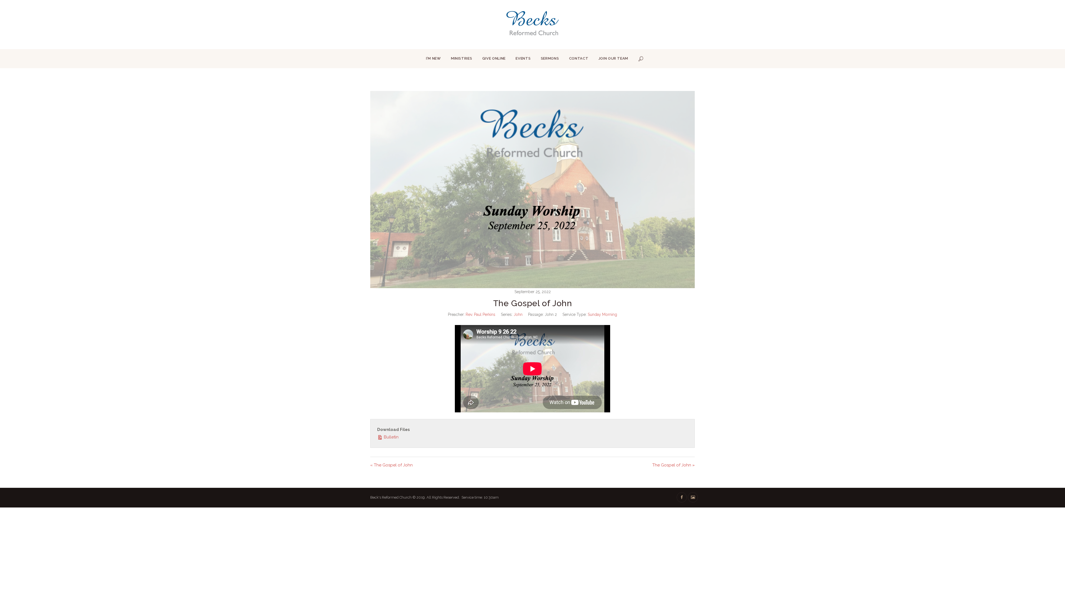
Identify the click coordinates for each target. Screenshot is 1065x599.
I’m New (433, 58)
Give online (494, 58)
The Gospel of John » (673, 465)
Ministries (461, 58)
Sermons (550, 58)
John (518, 314)
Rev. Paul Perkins (480, 314)
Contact (579, 58)
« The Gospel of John (391, 465)
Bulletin (391, 437)
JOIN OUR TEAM (613, 58)
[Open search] (641, 58)
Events (523, 58)
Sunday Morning (602, 314)
